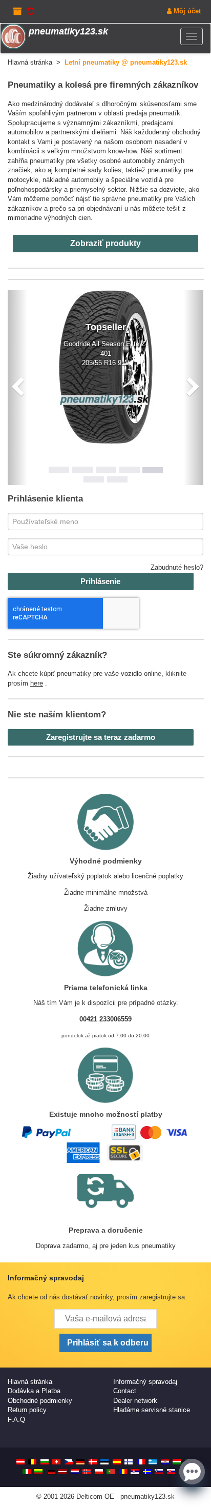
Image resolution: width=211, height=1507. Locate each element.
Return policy (27, 1410)
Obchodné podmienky (40, 1400)
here (36, 683)
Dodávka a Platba (34, 1391)
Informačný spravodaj (145, 1381)
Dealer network (135, 1400)
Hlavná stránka (30, 1381)
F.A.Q (16, 1419)
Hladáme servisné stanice (151, 1410)
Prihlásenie (100, 581)
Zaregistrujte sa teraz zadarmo (100, 737)
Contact (124, 1391)
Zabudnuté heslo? (177, 567)
